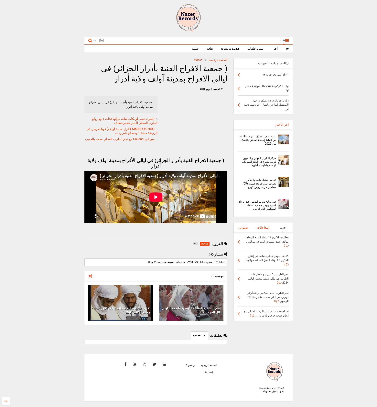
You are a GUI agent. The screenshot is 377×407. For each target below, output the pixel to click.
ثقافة (210, 48)
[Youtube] (134, 364)
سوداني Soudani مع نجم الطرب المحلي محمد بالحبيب (120, 139)
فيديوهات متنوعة (230, 48)
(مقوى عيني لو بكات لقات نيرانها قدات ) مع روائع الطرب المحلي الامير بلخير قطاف (124, 121)
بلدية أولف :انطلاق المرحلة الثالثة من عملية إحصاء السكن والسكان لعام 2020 (257, 140)
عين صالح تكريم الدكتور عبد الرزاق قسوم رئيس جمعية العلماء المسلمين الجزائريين (257, 205)
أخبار (275, 48)
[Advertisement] (194, 123)
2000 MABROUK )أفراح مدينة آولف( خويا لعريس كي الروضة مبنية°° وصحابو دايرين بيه (121, 131)
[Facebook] (125, 364)
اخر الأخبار (282, 124)
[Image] (101, 40)
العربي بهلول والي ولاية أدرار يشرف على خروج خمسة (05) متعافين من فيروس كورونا (259, 183)
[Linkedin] (164, 364)
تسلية (195, 48)
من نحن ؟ (190, 365)
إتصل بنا (209, 372)
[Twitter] (154, 364)
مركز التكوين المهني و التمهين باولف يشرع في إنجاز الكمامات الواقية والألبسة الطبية (259, 162)
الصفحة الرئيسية (218, 60)
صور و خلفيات (256, 48)
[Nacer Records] (188, 32)
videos (198, 60)
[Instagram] (144, 364)
